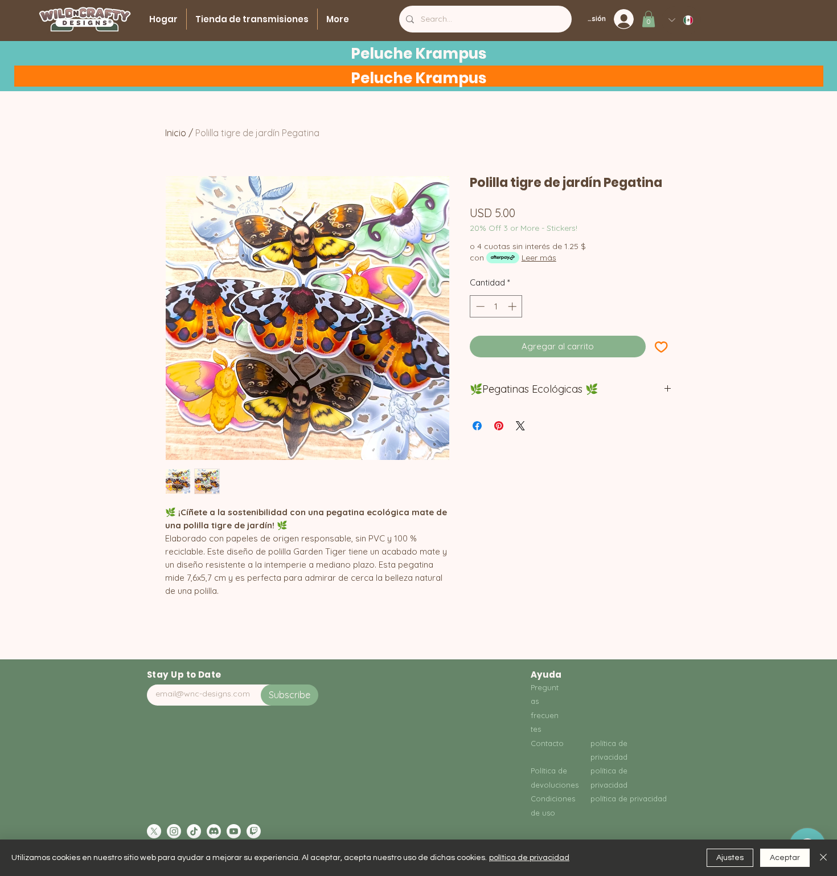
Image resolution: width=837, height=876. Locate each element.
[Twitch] (254, 831)
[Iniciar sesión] (627, 19)
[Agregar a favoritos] (661, 347)
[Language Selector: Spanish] (681, 20)
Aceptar (785, 858)
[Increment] (513, 306)
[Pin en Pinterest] (499, 426)
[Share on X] (520, 426)
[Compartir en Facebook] (477, 426)
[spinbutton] (496, 306)
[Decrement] (479, 306)
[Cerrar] (823, 858)
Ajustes (730, 858)
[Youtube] (234, 831)
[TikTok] (194, 831)
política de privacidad (529, 858)
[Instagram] (174, 831)
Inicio (175, 132)
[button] (648, 19)
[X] (154, 831)
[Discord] (214, 831)
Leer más (539, 257)
